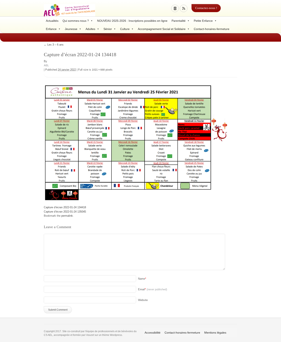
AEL (46, 65)
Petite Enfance (203, 20)
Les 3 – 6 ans (54, 44)
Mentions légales (215, 332)
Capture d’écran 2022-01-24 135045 (65, 211)
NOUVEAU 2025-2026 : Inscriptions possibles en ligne (132, 20)
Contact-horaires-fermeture (211, 29)
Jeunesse (71, 29)
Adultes (90, 29)
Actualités (52, 20)
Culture (125, 29)
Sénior (107, 29)
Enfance (51, 29)
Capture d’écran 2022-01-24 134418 (65, 207)
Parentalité (179, 20)
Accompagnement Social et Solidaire (162, 29)
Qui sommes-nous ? (76, 20)
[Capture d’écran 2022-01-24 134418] (136, 141)
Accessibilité (152, 332)
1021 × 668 (98, 69)
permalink (67, 215)
